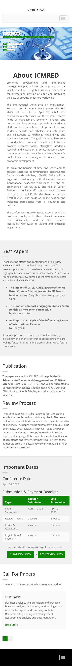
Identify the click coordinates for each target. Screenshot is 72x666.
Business (13, 596)
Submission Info (20, 554)
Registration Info (51, 554)
